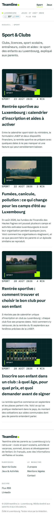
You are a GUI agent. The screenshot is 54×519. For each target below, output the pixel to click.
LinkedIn (6, 492)
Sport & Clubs (9, 466)
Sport (40, 4)
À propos (32, 466)
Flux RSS (31, 16)
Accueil (6, 25)
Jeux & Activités (10, 471)
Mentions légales (36, 471)
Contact (31, 475)
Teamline (9, 4)
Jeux (49, 4)
